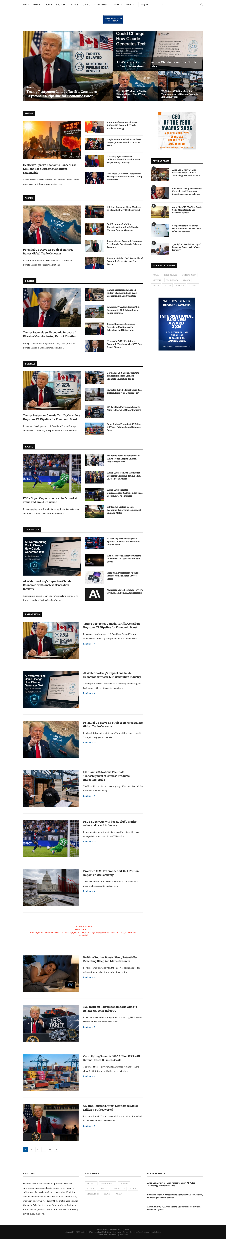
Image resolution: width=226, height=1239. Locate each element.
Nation (36, 4)
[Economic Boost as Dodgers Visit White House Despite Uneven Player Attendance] (94, 460)
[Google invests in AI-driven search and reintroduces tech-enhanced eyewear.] (160, 230)
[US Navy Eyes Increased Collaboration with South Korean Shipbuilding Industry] (94, 161)
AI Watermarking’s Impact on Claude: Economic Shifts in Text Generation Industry (156, 64)
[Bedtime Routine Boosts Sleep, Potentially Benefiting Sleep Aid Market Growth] (51, 973)
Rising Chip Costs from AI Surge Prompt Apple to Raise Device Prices (123, 575)
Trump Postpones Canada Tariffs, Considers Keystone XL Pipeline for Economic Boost (61, 93)
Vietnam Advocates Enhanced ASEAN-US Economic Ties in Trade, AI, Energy (122, 125)
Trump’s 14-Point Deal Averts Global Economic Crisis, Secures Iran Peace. (125, 261)
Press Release (170, 275)
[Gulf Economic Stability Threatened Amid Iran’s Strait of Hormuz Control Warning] (94, 229)
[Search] (201, 4)
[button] (28, 65)
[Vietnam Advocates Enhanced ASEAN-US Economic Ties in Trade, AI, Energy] (94, 127)
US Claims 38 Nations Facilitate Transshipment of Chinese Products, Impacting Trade (179, 94)
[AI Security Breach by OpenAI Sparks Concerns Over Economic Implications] (94, 543)
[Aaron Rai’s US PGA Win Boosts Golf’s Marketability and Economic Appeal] (160, 212)
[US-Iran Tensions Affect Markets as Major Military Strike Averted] (94, 211)
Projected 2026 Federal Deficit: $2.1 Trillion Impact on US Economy (124, 391)
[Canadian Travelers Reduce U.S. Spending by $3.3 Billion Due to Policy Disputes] (94, 311)
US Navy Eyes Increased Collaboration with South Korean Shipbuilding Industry (124, 159)
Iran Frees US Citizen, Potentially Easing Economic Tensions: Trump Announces (124, 176)
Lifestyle (117, 4)
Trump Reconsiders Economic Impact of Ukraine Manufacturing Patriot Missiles (49, 334)
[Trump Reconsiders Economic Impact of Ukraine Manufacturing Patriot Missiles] (52, 307)
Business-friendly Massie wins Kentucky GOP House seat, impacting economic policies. (187, 191)
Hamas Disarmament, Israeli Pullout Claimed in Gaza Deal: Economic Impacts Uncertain (122, 292)
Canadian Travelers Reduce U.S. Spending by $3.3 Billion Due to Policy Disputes (123, 309)
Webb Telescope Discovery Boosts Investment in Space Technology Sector (124, 558)
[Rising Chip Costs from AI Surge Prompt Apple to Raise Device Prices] (94, 577)
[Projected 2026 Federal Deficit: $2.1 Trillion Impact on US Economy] (94, 394)
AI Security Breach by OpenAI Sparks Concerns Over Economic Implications (123, 541)
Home (26, 4)
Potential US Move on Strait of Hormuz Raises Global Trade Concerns (131, 94)
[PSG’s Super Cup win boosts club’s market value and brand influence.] (52, 473)
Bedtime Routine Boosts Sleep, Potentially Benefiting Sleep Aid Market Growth (110, 959)
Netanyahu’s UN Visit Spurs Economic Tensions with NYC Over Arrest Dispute (125, 344)
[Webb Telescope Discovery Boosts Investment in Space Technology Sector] (94, 560)
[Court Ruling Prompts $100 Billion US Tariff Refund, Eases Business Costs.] (94, 429)
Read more (88, 643)
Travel (156, 275)
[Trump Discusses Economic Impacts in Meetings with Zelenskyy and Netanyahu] (94, 328)
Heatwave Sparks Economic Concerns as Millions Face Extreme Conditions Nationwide (49, 168)
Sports (86, 4)
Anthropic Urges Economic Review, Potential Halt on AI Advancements (125, 591)
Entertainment (189, 275)
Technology (101, 4)
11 (50, 1149)
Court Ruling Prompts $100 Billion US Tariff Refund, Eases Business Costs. (124, 427)
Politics (74, 4)
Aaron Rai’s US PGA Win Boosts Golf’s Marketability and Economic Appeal (187, 210)
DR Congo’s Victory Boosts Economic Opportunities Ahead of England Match (124, 509)
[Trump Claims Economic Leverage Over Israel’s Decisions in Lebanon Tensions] (94, 246)
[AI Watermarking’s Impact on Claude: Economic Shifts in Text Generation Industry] (158, 51)
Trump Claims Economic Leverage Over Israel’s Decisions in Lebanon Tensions (124, 244)
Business (60, 4)
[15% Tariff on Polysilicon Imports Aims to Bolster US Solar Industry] (94, 411)
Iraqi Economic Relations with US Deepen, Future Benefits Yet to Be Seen (124, 142)
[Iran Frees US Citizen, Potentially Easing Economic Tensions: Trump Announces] (94, 178)
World (48, 4)
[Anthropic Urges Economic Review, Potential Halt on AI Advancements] (94, 594)
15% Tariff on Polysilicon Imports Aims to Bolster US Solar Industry (124, 408)
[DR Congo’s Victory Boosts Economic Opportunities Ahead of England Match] (94, 511)
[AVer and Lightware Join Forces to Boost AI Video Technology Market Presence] (160, 174)
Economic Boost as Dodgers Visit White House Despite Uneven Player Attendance (123, 458)
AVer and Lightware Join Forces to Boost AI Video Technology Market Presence (186, 172)
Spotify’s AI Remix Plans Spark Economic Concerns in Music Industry (187, 247)
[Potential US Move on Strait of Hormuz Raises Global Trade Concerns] (135, 86)
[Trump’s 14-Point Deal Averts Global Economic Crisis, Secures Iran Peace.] (94, 263)
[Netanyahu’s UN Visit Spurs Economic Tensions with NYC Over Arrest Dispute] (94, 346)
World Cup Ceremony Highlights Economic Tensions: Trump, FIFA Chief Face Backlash (124, 475)
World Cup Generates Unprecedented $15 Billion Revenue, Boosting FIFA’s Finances (125, 492)
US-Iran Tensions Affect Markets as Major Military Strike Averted (124, 208)
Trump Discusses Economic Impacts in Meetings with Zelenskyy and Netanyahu (121, 326)
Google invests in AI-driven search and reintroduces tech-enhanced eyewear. (186, 228)
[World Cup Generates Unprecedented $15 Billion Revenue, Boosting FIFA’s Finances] (94, 494)
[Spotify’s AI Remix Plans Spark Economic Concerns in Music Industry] (160, 249)
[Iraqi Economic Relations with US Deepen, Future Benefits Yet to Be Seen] (94, 144)
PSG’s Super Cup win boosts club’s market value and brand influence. (50, 500)
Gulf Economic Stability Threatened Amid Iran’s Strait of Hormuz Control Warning (123, 227)
